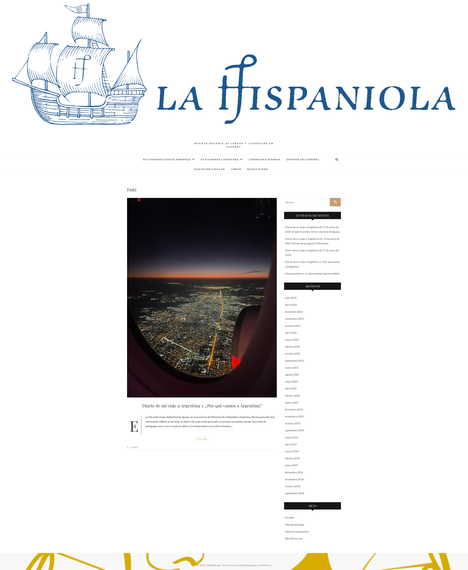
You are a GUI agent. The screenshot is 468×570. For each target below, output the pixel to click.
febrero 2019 (292, 458)
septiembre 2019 (294, 430)
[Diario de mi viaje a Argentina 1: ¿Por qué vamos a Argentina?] (202, 297)
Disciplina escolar (210, 169)
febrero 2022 (292, 346)
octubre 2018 (292, 486)
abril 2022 (291, 332)
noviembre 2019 (294, 416)
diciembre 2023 (294, 311)
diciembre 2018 (294, 472)
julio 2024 (291, 297)
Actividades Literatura (220, 159)
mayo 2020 (291, 381)
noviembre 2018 (294, 479)
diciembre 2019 (294, 409)
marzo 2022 (292, 339)
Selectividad (257, 169)
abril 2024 (291, 304)
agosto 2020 (292, 374)
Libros (236, 169)
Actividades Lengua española (167, 159)
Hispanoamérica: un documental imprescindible (312, 273)
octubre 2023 (292, 325)
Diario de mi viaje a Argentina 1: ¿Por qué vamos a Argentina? (202, 405)
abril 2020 (291, 388)
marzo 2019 (292, 451)
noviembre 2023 (294, 318)
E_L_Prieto (132, 447)
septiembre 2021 (294, 360)
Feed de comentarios (297, 531)
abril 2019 (291, 444)
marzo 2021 (292, 367)
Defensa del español (302, 159)
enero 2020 (291, 402)
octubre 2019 (292, 423)
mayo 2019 (291, 437)
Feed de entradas (294, 524)
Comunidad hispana (265, 159)
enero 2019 (291, 465)
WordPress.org (293, 538)
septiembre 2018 (294, 493)
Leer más (202, 439)
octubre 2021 (292, 353)
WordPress (265, 565)
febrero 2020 (292, 395)
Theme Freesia (229, 565)
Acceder (290, 517)
